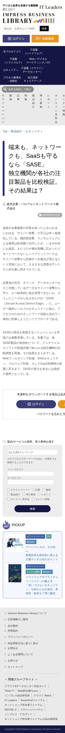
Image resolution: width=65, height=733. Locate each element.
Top (5, 131)
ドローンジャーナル (31, 709)
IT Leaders (11, 700)
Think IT (9, 690)
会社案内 (13, 625)
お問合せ (13, 648)
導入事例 (41, 101)
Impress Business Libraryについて (27, 613)
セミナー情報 (63, 105)
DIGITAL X (10, 709)
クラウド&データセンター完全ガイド (26, 686)
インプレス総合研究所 (17, 695)
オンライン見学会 (56, 108)
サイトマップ (15, 666)
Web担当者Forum (28, 690)
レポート (48, 101)
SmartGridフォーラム (33, 700)
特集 (26, 97)
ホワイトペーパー (3, 108)
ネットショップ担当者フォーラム (23, 704)
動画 (10, 97)
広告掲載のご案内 (18, 619)
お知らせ (13, 660)
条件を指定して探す (19, 89)
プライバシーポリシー (20, 636)
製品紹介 (33, 101)
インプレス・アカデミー (18, 714)
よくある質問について (20, 654)
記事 (18, 97)
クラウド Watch (42, 695)
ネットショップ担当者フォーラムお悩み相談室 (31, 718)
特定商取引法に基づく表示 (23, 643)
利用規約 (13, 630)
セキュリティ (34, 131)
